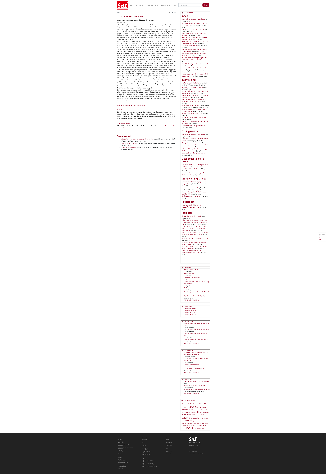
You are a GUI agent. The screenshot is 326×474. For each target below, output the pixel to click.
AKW (143, 442)
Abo (167, 448)
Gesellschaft (121, 442)
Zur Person (169, 445)
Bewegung (144, 439)
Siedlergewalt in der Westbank (192, 113)
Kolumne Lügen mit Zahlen (148, 465)
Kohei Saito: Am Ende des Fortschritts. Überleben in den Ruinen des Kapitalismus (194, 222)
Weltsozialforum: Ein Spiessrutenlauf (194, 126)
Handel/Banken (146, 450)
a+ (319, 237)
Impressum (169, 451)
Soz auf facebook (190, 309)
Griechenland (198, 414)
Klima (187, 417)
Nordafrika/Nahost (122, 460)
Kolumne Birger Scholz (147, 460)
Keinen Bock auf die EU (191, 269)
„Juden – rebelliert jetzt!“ (192, 364)
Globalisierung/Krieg (123, 462)
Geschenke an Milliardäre (192, 277)
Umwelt (189, 427)
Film (207, 409)
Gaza (192, 412)
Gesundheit (206, 412)
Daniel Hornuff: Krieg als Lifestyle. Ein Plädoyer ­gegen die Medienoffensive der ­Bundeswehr (195, 228)
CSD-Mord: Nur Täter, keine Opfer (193, 29)
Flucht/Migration (122, 441)
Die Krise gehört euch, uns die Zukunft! (196, 292)
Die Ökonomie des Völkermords (194, 369)
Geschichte (197, 412)
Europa (118, 12)
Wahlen (198, 428)
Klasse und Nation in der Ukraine (194, 385)
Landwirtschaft (205, 418)
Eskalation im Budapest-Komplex (192, 87)
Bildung (120, 439)
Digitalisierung (198, 409)
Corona (198, 407)
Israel (202, 415)
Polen (203, 423)
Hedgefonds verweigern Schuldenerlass (197, 389)
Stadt (119, 453)
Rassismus (196, 425)
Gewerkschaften (188, 414)
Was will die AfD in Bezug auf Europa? (196, 329)
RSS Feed (168, 453)
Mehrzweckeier (189, 273)
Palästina (189, 423)
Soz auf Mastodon (190, 315)
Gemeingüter (145, 448)
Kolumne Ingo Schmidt (147, 463)
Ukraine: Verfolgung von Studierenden (196, 381)
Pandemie (194, 423)
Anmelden (135, 471)
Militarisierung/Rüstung (123, 444)
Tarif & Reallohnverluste (190, 45)
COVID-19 (185, 410)
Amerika (185, 403)
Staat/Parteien (121, 451)
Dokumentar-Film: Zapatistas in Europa (195, 238)
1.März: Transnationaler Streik (130, 16)
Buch (193, 406)
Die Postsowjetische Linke (190, 83)
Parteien (199, 423)
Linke (183, 421)
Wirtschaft (202, 428)
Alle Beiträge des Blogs (191, 300)
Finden (205, 5)
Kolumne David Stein (147, 462)
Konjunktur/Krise (146, 454)
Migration (194, 421)
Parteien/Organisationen (148, 438)
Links (167, 450)
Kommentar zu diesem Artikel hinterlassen (131, 105)
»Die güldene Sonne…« (189, 143)
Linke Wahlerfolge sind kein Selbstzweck (195, 64)
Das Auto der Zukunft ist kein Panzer (196, 296)
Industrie (144, 453)
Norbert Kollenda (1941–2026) (191, 216)
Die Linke (191, 410)
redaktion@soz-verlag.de (198, 453)
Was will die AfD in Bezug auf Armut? (196, 340)
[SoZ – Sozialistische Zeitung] (122, 5)
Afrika (119, 456)
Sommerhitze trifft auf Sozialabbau (193, 19)
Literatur (188, 421)
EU (201, 409)
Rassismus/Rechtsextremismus (125, 447)
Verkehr (194, 428)
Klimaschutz (194, 418)
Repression (120, 448)
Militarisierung (204, 421)
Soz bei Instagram (190, 311)
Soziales (120, 450)
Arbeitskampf (192, 403)
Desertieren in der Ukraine (190, 105)
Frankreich (184, 412)
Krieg (199, 418)
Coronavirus (205, 407)
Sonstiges (168, 444)
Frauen (188, 412)
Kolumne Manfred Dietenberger (149, 466)
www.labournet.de (131, 101)
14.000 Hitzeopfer (190, 288)
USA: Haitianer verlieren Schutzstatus (194, 117)
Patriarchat (120, 445)
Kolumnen (144, 459)
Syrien (200, 425)
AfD (182, 403)
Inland (119, 438)
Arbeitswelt (202, 403)
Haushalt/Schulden (146, 451)
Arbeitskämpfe (121, 465)
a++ (320, 239)
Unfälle (144, 445)
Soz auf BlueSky (189, 313)
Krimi (167, 439)
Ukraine (204, 425)
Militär (198, 421)
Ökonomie (184, 423)
